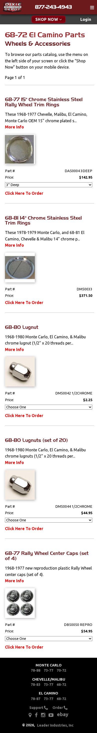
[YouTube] (50, 715)
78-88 (35, 670)
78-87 (35, 699)
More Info (14, 127)
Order (58, 708)
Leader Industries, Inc (55, 725)
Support (36, 708)
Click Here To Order (24, 193)
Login (85, 19)
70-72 (61, 670)
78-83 (35, 685)
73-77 (48, 670)
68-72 (61, 685)
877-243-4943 (53, 7)
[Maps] (30, 715)
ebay (62, 714)
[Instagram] (43, 715)
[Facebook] (36, 715)
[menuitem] (85, 19)
